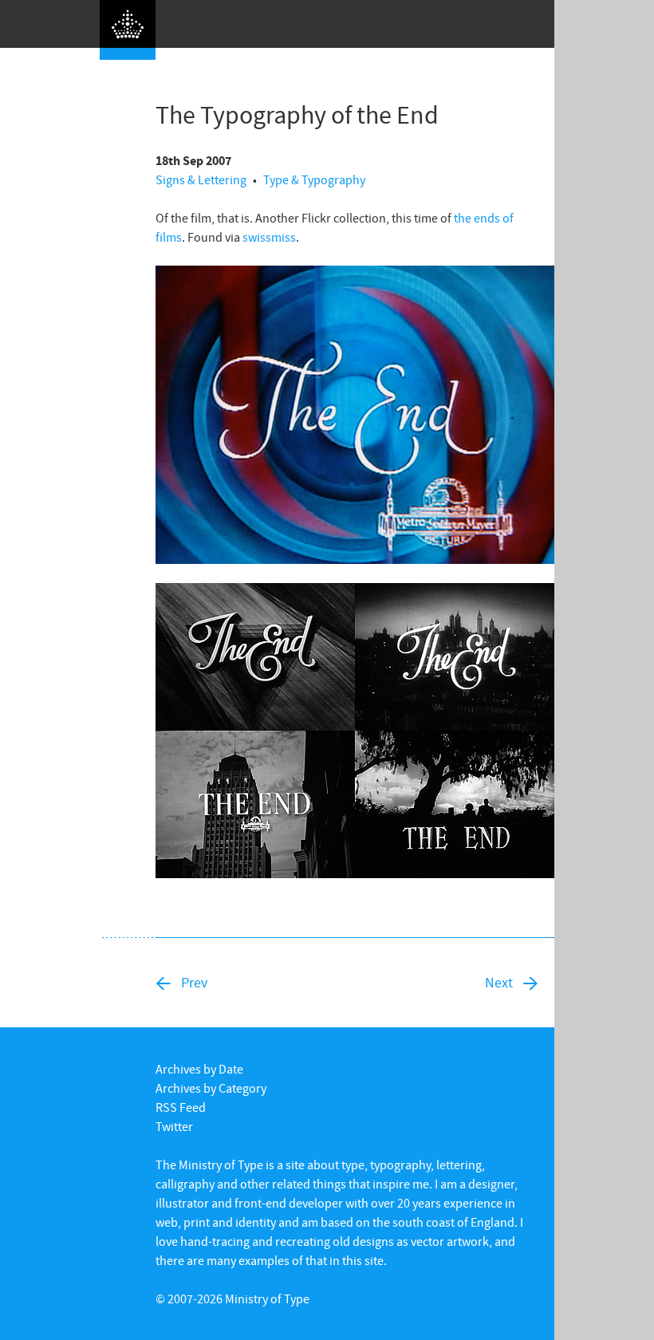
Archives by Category (211, 1088)
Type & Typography (314, 179)
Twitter (174, 1126)
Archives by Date (199, 1069)
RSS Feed (181, 1107)
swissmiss (269, 237)
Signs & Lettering (201, 179)
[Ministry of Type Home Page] (128, 30)
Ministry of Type (267, 1298)
